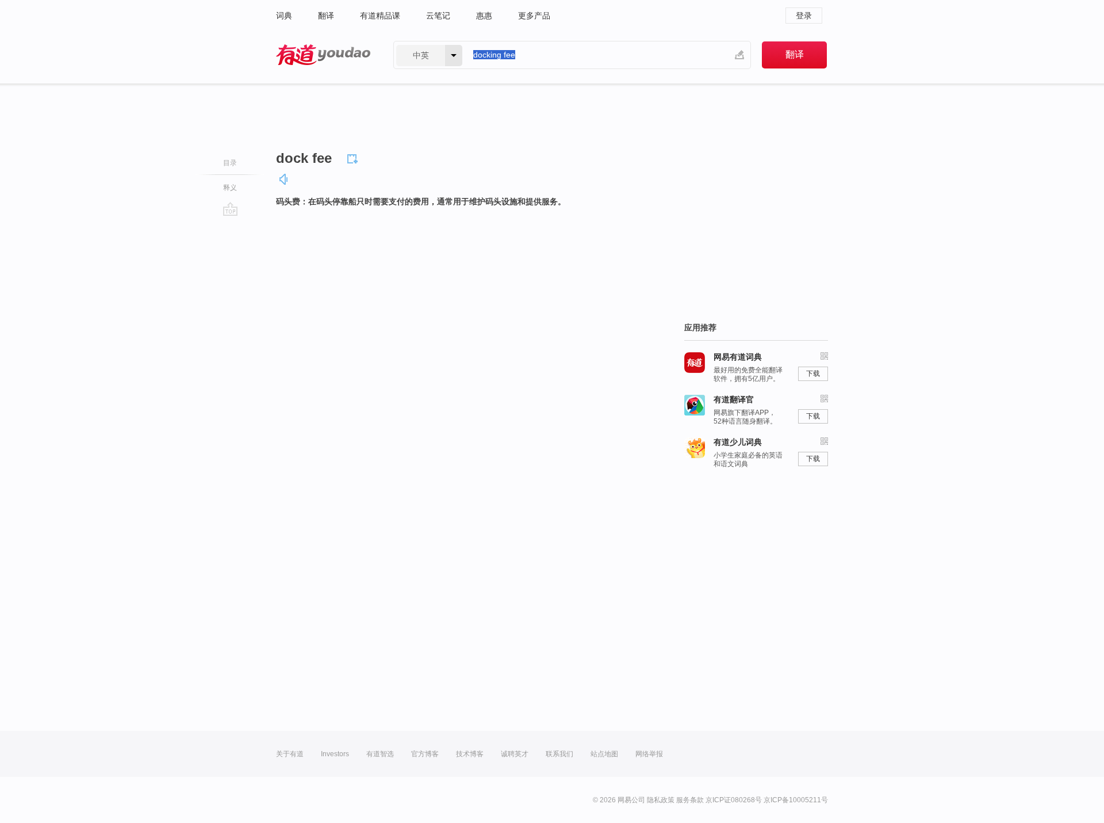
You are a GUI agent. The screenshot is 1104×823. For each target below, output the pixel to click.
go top (230, 209)
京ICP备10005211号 (796, 800)
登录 (804, 15)
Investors (335, 754)
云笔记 (438, 15)
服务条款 (690, 800)
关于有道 (290, 754)
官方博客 (425, 754)
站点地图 (604, 754)
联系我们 (559, 754)
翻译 (326, 15)
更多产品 (534, 15)
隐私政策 (660, 800)
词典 (284, 15)
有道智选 (380, 754)
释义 (230, 188)
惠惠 (484, 15)
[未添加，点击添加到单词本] (354, 157)
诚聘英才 (514, 754)
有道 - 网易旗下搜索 (323, 55)
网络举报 (649, 754)
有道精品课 (380, 15)
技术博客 (470, 754)
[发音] (284, 179)
